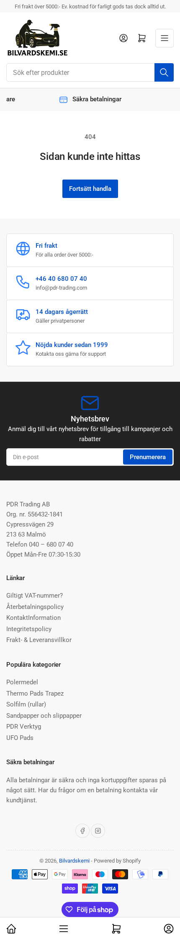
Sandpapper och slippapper (44, 715)
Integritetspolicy (28, 629)
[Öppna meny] (164, 38)
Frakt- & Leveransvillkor (39, 640)
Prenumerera (148, 457)
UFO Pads (19, 738)
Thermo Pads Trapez (35, 693)
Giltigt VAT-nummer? (34, 595)
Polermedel (22, 682)
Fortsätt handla (90, 189)
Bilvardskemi (74, 861)
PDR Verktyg (23, 726)
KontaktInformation (33, 618)
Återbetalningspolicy (35, 607)
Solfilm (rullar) (26, 704)
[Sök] (164, 72)
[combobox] (90, 72)
